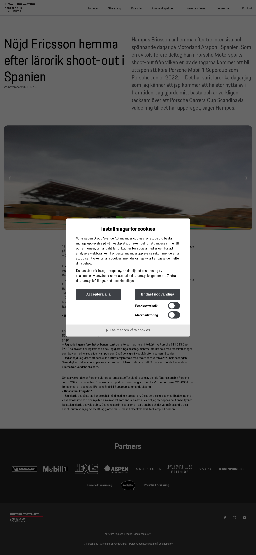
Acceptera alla (98, 294)
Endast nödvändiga (157, 294)
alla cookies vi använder (92, 276)
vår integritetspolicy (107, 270)
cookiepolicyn (124, 281)
